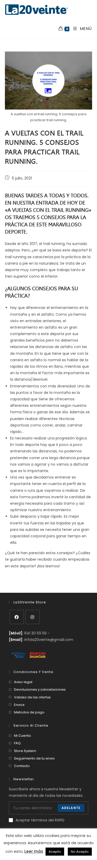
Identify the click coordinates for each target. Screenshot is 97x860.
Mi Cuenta (22, 735)
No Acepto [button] (80, 851)
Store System (25, 750)
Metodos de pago (29, 712)
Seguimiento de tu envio (34, 758)
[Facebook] (17, 617)
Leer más (33, 851)
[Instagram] (32, 617)
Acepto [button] (55, 851)
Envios (19, 704)
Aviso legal (23, 682)
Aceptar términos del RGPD (40, 820)
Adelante (71, 808)
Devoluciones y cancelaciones (40, 689)
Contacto (22, 765)
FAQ (17, 743)
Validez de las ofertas (32, 697)
